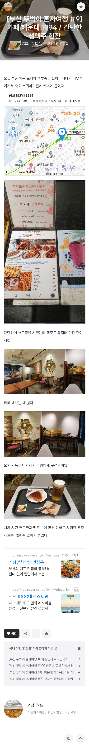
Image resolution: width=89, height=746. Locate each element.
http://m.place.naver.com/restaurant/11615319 (40, 555)
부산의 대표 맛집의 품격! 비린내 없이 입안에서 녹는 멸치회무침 (29, 571)
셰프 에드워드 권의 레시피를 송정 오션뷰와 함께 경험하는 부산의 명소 (30, 606)
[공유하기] (25, 633)
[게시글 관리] (36, 633)
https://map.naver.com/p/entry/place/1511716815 (40, 590)
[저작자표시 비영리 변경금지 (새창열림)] (59, 633)
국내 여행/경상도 (57, 43)
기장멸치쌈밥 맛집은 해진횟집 (29, 562)
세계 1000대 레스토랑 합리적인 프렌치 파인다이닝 (29, 596)
